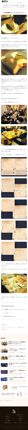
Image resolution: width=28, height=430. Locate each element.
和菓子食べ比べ (22, 327)
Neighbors (20, 418)
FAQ (20, 420)
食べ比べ (4, 329)
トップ (7, 414)
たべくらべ (5, 327)
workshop (5, 324)
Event (7, 418)
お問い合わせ (7, 422)
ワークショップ (13, 327)
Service (20, 416)
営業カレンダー (20, 414)
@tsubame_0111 (19, 297)
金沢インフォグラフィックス (20, 423)
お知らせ (8, 416)
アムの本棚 (7, 420)
